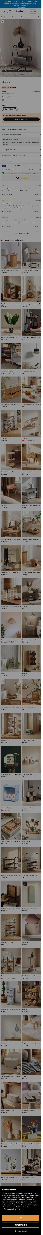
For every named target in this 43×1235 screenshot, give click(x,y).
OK (21, 1218)
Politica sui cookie (22, 1207)
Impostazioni (21, 1225)
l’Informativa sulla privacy (11, 1209)
